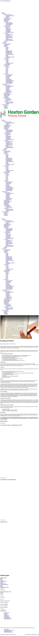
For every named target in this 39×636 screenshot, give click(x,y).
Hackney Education (7, 617)
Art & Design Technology (10, 54)
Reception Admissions (9, 23)
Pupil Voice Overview (9, 74)
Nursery (7, 66)
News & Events (4, 104)
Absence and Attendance (8, 93)
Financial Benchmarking (9, 40)
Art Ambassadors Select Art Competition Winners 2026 (11, 468)
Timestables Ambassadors (10, 80)
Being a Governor (9, 36)
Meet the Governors (9, 39)
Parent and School (7, 85)
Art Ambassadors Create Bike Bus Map (8, 510)
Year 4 (7, 178)
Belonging (7, 103)
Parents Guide (4, 84)
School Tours (8, 25)
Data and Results (8, 28)
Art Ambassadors (8, 75)
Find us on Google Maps (4, 604)
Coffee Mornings (8, 92)
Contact (5, 149)
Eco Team (7, 77)
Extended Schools (7, 98)
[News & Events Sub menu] (7, 104)
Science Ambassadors (9, 82)
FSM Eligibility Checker (8, 618)
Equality (7, 17)
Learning (3, 42)
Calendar (5, 106)
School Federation (7, 126)
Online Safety (8, 89)
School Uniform (6, 200)
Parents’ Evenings (7, 94)
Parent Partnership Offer (9, 86)
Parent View (8, 90)
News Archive (6, 105)
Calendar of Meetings (9, 35)
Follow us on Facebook (3, 605)
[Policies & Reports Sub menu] (10, 26)
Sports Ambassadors (9, 81)
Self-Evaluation (8, 31)
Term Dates (6, 108)
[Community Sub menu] (8, 101)
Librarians (7, 185)
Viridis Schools (6, 629)
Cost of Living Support (9, 209)
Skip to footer (9, 0)
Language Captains (9, 83)
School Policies (6, 616)
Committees (8, 142)
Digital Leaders (8, 76)
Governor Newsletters (9, 37)
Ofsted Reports (8, 27)
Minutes (7, 38)
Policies (7, 135)
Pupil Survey (8, 87)
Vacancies (5, 148)
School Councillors (9, 79)
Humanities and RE (9, 50)
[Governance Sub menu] (8, 33)
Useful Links (6, 96)
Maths (7, 49)
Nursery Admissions (9, 22)
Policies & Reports (7, 26)
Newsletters (6, 107)
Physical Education (9, 53)
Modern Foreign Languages (10, 56)
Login (38, 634)
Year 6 (7, 72)
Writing (7, 48)
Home (3, 12)
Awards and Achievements (10, 15)
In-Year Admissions (9, 24)
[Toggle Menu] (0, 11)
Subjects (5, 46)
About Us (3, 13)
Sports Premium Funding (10, 32)
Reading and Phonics (3, 577)
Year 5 (7, 71)
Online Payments (6, 95)
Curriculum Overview (7, 43)
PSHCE (7, 163)
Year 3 (7, 70)
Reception (7, 67)
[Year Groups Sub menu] (8, 65)
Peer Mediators (8, 186)
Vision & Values (6, 127)
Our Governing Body (9, 34)
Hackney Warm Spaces (9, 102)
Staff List (5, 614)
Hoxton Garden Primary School (9, 630)
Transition (7, 88)
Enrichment (6, 58)
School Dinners (6, 97)
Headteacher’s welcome (7, 18)
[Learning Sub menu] (5, 42)
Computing (7, 57)
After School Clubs (9, 207)
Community (6, 208)
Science (7, 157)
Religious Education (3, 581)
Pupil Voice (6, 73)
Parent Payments (6, 612)
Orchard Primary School (8, 631)
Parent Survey (8, 194)
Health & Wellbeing (9, 91)
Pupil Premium (8, 29)
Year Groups (6, 65)
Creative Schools (33, 634)
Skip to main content (3, 0)
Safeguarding (8, 30)
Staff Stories (8, 16)
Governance (6, 33)
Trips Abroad (8, 171)
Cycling (7, 59)
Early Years (6, 45)
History (1, 582)
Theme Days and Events (9, 170)
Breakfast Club (8, 99)
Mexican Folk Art (3, 565)
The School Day (6, 44)
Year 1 (7, 68)
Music (7, 55)
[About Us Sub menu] (5, 13)
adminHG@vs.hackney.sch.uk (5, 600)
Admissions (6, 21)
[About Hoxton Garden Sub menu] (11, 14)
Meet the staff (6, 20)
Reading (7, 47)
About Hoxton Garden (7, 14)
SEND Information (7, 64)
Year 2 (7, 69)
